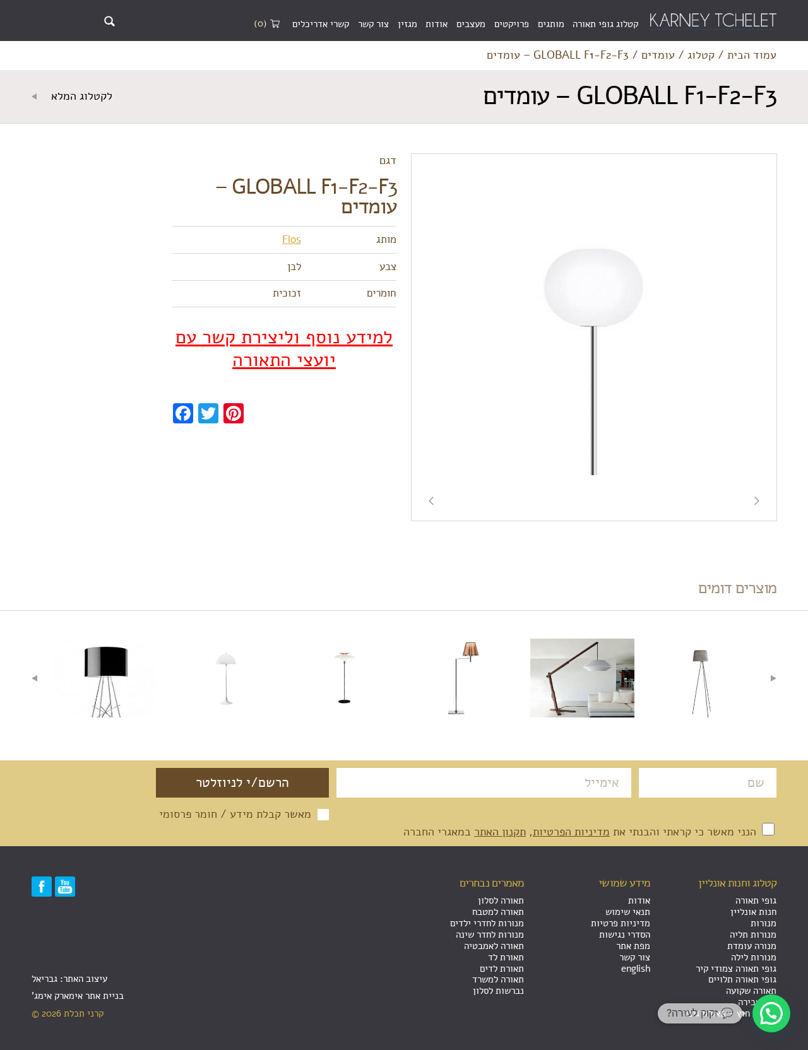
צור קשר (373, 24)
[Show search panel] (109, 21)
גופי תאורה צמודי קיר (736, 968)
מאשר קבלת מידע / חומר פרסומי (235, 815)
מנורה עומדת (751, 946)
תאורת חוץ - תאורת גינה (730, 1013)
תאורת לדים (502, 968)
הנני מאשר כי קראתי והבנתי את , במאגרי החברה (581, 831)
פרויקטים (511, 24)
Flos (291, 239)
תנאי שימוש (627, 911)
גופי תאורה (755, 900)
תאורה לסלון (501, 900)
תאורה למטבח (498, 911)
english (635, 968)
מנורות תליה (753, 934)
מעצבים (470, 24)
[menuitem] (605, 24)
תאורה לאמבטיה (494, 946)
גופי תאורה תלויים (742, 979)
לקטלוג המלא (80, 96)
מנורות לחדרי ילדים (487, 923)
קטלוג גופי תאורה (605, 24)
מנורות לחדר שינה (490, 934)
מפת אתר (633, 946)
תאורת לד (506, 957)
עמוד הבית (751, 55)
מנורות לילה (753, 957)
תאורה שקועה (751, 990)
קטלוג (701, 55)
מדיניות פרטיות (620, 923)
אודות (436, 24)
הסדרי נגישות (624, 934)
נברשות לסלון (498, 990)
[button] (771, 1013)
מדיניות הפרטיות (571, 831)
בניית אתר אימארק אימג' (78, 995)
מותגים (551, 24)
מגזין (407, 24)
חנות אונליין (753, 911)
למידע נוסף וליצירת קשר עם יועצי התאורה (284, 349)
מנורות (763, 923)
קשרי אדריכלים (320, 24)
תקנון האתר (500, 831)
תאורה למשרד (498, 979)
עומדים (658, 55)
